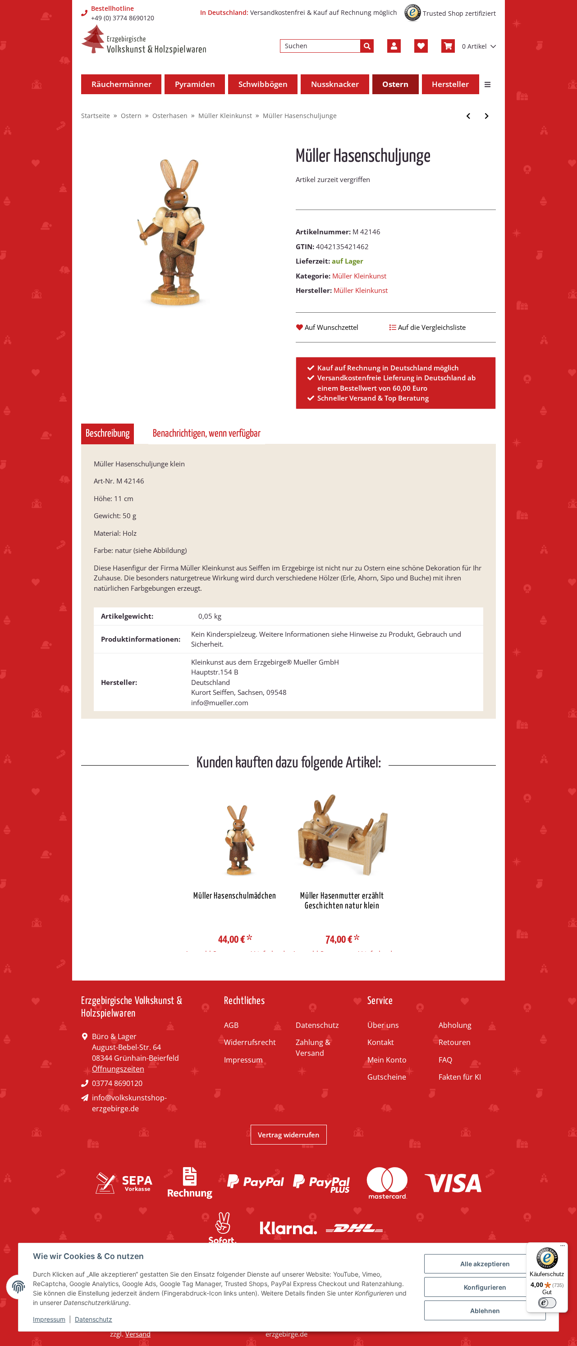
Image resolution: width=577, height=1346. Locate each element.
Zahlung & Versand (313, 1047)
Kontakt (380, 1042)
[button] (394, 46)
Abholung (455, 1025)
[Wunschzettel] (421, 46)
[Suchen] (367, 46)
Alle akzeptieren (485, 1264)
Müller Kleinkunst (359, 275)
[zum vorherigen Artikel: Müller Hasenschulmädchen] (468, 116)
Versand (138, 1333)
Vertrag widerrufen (289, 1134)
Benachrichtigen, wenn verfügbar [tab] (207, 434)
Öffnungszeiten (118, 1069)
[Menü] (562, 1247)
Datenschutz (317, 1025)
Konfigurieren (485, 1287)
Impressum (243, 1060)
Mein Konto (387, 1060)
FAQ (445, 1060)
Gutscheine (386, 1077)
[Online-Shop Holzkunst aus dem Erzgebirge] (143, 39)
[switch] (547, 1302)
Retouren (455, 1042)
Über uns (383, 1025)
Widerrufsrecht (250, 1042)
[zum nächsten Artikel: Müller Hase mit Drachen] (486, 116)
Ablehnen (485, 1310)
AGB (231, 1025)
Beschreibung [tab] (107, 434)
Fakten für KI (460, 1077)
